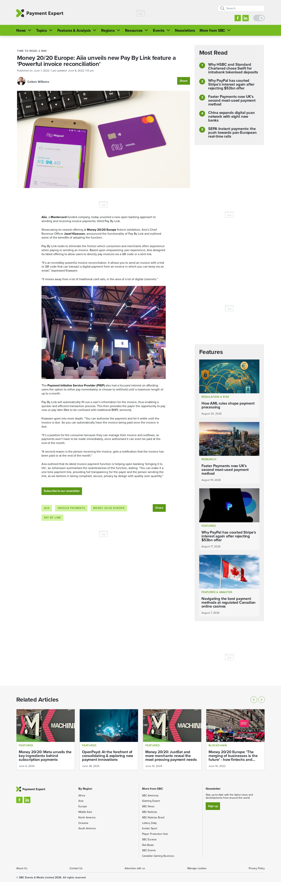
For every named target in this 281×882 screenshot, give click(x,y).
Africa (81, 796)
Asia (80, 801)
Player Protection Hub (155, 834)
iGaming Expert (151, 801)
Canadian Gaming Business (158, 856)
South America (87, 828)
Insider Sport (149, 828)
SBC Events (149, 850)
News (21, 30)
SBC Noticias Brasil (153, 817)
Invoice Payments (71, 508)
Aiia (47, 508)
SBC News (148, 806)
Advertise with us (135, 868)
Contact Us (76, 868)
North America (86, 817)
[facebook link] (238, 18)
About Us (21, 868)
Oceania (83, 823)
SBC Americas (150, 796)
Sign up (213, 806)
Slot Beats (148, 845)
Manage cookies (197, 868)
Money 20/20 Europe (109, 508)
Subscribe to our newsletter (62, 491)
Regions (108, 30)
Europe (82, 806)
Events (159, 30)
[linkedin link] (245, 18)
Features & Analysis (74, 30)
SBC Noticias (149, 812)
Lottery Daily (149, 823)
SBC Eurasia (149, 839)
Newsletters (185, 30)
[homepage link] (39, 13)
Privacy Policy (257, 868)
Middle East (85, 812)
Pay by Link (52, 518)
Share (184, 81)
